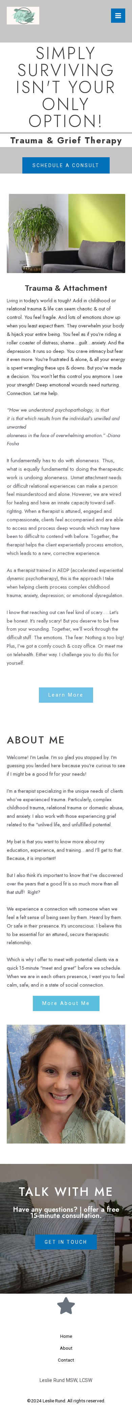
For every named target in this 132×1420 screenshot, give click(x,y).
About (66, 1348)
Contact (66, 1360)
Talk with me (66, 1191)
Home (66, 1336)
